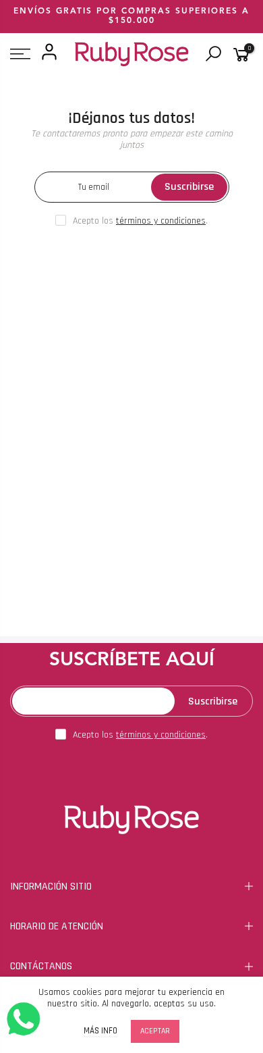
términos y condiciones (161, 221)
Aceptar (155, 1031)
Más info (100, 1031)
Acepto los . (140, 221)
